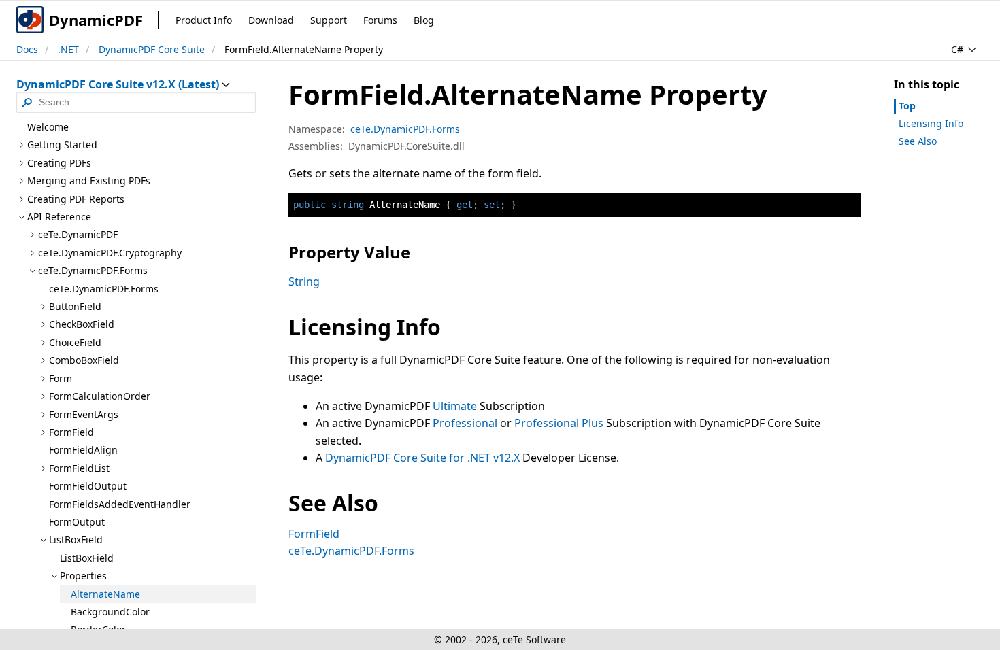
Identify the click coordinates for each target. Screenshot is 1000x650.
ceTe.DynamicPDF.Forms (104, 288)
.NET (68, 49)
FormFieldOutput (88, 485)
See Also (918, 141)
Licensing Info (931, 123)
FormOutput (77, 521)
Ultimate (455, 405)
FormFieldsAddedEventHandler (119, 504)
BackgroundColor (110, 611)
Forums (380, 20)
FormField (313, 533)
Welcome (48, 126)
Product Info (204, 20)
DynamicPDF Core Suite (152, 49)
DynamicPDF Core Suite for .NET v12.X (422, 457)
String (304, 281)
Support (328, 20)
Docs (27, 49)
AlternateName (105, 593)
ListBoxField (87, 557)
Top (907, 105)
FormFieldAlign (83, 449)
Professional (465, 422)
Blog (424, 20)
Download (271, 20)
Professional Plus (558, 422)
